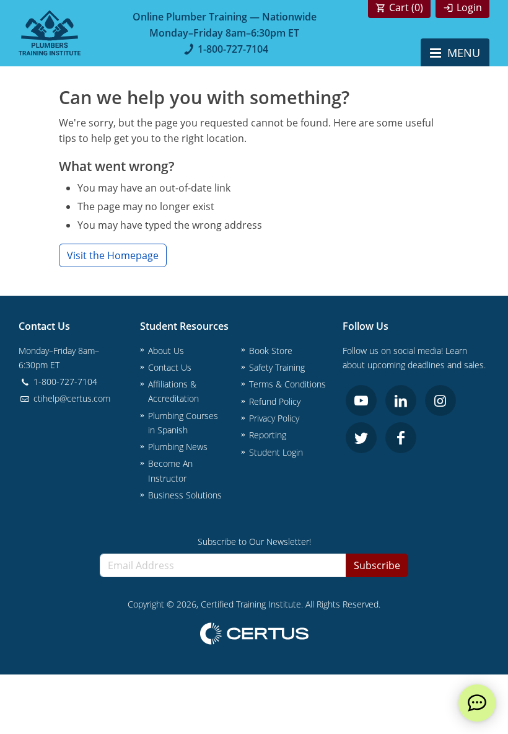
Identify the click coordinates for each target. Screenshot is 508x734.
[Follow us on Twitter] (361, 437)
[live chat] (477, 703)
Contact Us (169, 367)
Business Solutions (185, 495)
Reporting (267, 435)
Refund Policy (274, 401)
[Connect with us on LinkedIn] (400, 400)
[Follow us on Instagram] (440, 400)
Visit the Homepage (113, 255)
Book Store (270, 350)
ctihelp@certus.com (70, 398)
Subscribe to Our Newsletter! (254, 541)
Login (469, 7)
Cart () (406, 7)
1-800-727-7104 (233, 49)
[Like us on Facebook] (400, 437)
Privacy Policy (274, 418)
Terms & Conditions (287, 384)
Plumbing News (178, 447)
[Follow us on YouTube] (361, 400)
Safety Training (277, 367)
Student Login (276, 452)
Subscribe (377, 565)
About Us (166, 350)
